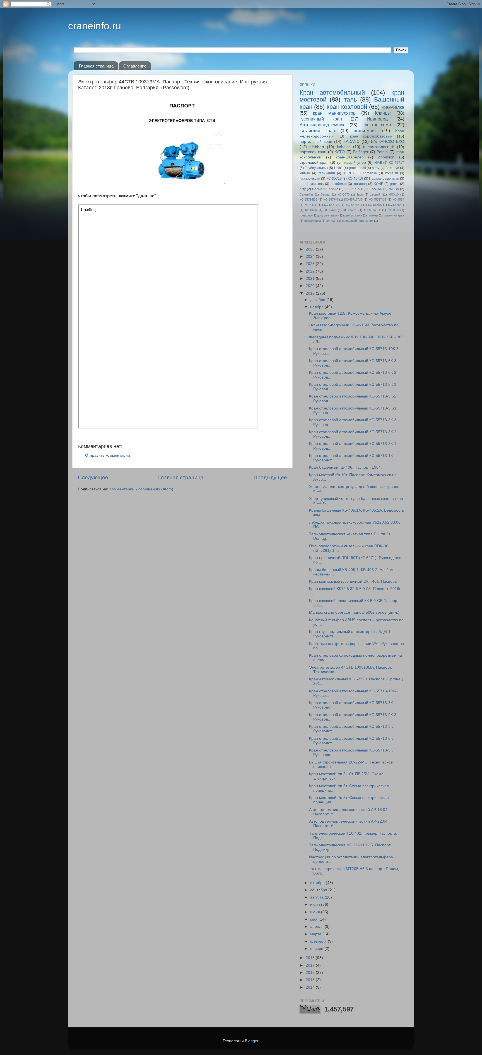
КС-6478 (330, 210)
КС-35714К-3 (308, 199)
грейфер (306, 215)
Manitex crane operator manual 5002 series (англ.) (354, 612)
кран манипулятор (334, 112)
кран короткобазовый (371, 136)
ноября (317, 307)
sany (375, 168)
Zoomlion (386, 157)
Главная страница (96, 66)
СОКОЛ (393, 210)
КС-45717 (396, 163)
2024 (311, 256)
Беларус (392, 168)
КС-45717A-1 (353, 199)
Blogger (251, 1041)
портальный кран (316, 141)
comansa (370, 173)
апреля (317, 926)
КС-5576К (375, 204)
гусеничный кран (321, 118)
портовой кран (313, 152)
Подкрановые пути (384, 178)
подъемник (365, 130)
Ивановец (377, 118)
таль (350, 99)
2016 (311, 972)
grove (394, 184)
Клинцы (383, 112)
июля (315, 904)
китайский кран (317, 130)
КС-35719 (334, 178)
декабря (318, 300)
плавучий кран (394, 215)
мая (314, 919)
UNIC (338, 168)
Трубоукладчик (316, 168)
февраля (319, 941)
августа (317, 897)
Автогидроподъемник (322, 124)
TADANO (352, 141)
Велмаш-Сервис (325, 189)
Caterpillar (306, 194)
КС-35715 (352, 189)
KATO (339, 152)
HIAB (378, 163)
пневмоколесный (378, 147)
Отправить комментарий (107, 455)
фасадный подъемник (357, 220)
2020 (311, 286)
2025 (311, 249)
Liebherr (317, 147)
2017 (311, 965)
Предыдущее (270, 477)
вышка (394, 189)
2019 (311, 293)
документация (327, 215)
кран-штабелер (350, 157)
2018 (311, 958)
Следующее (93, 477)
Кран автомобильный (332, 92)
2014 (311, 987)
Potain (382, 152)
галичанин (327, 173)
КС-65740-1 (372, 210)
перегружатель (312, 184)
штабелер (339, 184)
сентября (319, 890)
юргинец (360, 184)
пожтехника (312, 220)
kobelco (344, 147)
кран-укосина (352, 215)
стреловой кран (314, 162)
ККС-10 (394, 194)
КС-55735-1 (354, 204)
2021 (311, 278)
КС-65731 (350, 210)
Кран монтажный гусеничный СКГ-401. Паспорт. (353, 581)
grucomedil (357, 168)
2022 (311, 271)
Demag (325, 194)
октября (318, 883)
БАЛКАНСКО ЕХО (387, 141)
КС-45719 (355, 178)
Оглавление (134, 66)
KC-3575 (344, 194)
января (317, 948)
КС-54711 (311, 204)
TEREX (349, 173)
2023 (311, 264)
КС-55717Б (331, 204)
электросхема (376, 124)
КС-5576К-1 (396, 204)
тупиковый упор (351, 162)
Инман (305, 173)
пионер (373, 215)
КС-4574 (398, 199)
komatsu (391, 173)
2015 (311, 980)
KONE (378, 184)
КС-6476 (311, 210)
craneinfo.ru (94, 26)
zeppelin (375, 194)
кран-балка (392, 107)
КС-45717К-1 (377, 199)
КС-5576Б (374, 189)
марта (316, 934)
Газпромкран (310, 178)
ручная (331, 220)
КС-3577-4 (331, 199)
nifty (303, 189)
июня (315, 912)
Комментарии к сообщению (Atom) (141, 489)
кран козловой (347, 106)
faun (360, 194)
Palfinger (360, 152)
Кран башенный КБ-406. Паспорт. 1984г (345, 467)
